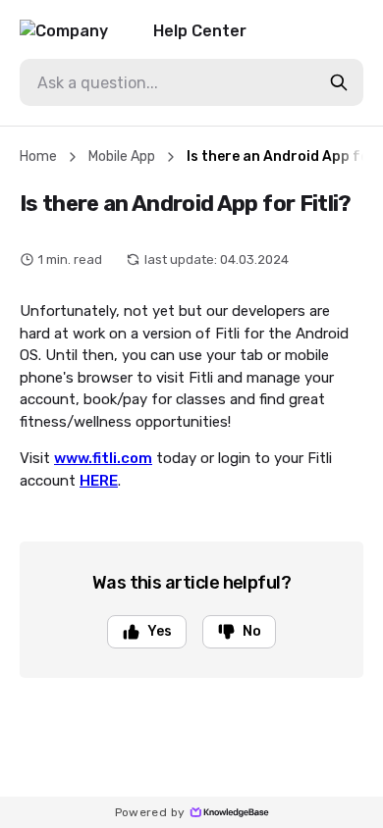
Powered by (150, 812)
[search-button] (338, 82)
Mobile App (121, 156)
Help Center (199, 31)
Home (38, 156)
